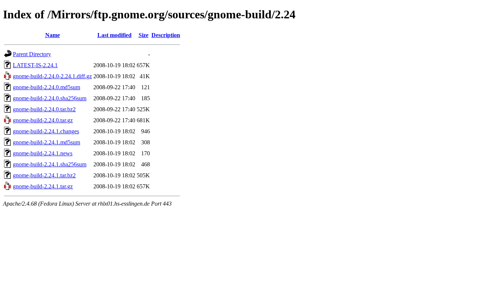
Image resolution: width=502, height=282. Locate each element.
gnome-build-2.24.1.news (42, 153)
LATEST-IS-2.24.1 (35, 65)
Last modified (114, 35)
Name (52, 35)
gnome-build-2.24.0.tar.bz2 (44, 109)
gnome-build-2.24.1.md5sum (46, 142)
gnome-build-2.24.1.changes (46, 131)
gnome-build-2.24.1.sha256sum (49, 164)
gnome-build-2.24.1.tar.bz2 (44, 175)
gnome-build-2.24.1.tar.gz (43, 186)
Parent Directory (32, 54)
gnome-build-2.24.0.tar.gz (43, 120)
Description (165, 35)
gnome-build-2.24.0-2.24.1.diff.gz (52, 76)
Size (143, 35)
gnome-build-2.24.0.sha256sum (49, 98)
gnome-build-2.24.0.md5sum (46, 87)
